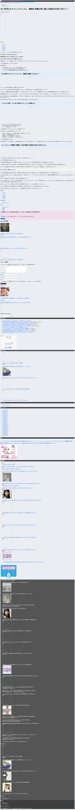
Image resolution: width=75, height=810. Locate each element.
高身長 (55, 443)
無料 (33, 443)
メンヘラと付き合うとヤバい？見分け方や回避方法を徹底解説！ (16, 328)
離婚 (4, 209)
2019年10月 (5, 426)
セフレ (28, 441)
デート (35, 441)
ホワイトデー (47, 441)
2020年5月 (5, 417)
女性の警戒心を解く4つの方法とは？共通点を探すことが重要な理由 (17, 324)
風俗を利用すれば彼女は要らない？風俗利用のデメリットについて (17, 330)
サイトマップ (5, 804)
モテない (51, 441)
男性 (37, 443)
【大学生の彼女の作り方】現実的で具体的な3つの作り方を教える (16, 329)
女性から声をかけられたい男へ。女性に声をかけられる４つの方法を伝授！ (18, 325)
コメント (2, 272)
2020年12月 (5, 415)
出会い (71, 441)
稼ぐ (38, 443)
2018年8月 (5, 432)
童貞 (40, 443)
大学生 (13, 443)
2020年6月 (5, 416)
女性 (19, 443)
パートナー (41, 441)
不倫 (64, 441)
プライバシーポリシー (5, 806)
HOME (1, 800)
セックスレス (5, 206)
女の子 (18, 443)
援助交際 (30, 443)
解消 (43, 443)
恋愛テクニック (6, 202)
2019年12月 (5, 424)
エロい (7, 441)
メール (2, 277)
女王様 (21, 443)
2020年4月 (5, 419)
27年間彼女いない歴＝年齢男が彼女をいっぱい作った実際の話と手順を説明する (17, 2)
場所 (11, 443)
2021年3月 (5, 412)
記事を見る (2, 218)
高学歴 (53, 443)
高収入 (50, 443)
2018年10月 (5, 431)
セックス (14, 441)
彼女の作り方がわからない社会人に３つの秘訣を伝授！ (14, 320)
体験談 (67, 441)
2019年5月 (5, 430)
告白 (9, 443)
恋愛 (28, 443)
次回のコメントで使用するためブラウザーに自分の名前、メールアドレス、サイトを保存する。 (22, 281)
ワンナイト (61, 441)
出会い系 (3, 443)
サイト (1, 279)
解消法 (45, 443)
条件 (32, 443)
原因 (7, 443)
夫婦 (15, 443)
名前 (1, 274)
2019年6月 (5, 429)
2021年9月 (5, 411)
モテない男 (55, 441)
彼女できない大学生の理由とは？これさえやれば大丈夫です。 (16, 332)
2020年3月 (5, 420)
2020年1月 (5, 422)
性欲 (26, 443)
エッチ (4, 441)
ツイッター (32, 441)
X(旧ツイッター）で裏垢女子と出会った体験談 (12, 327)
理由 (35, 443)
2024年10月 (5, 410)
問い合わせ (5, 802)
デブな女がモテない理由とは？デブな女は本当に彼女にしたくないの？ (18, 323)
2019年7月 (5, 427)
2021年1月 (5, 414)
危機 (4, 208)
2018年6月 (5, 435)
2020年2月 (5, 421)
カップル (9, 441)
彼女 (24, 443)
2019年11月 (5, 425)
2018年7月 (5, 434)
